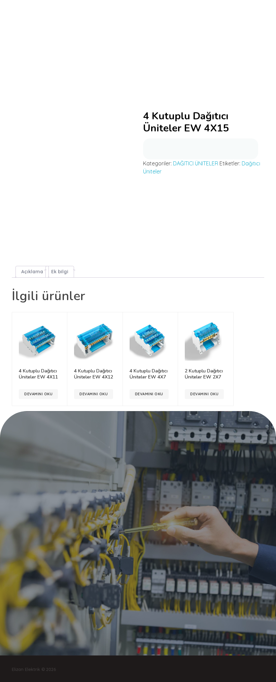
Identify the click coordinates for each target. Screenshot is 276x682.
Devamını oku (38, 394)
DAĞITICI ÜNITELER (195, 163)
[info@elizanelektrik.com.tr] (13, 68)
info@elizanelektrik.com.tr (46, 69)
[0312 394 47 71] (80, 68)
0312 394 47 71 (102, 69)
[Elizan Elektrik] (37, 12)
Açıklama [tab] (32, 272)
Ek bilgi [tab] (59, 272)
